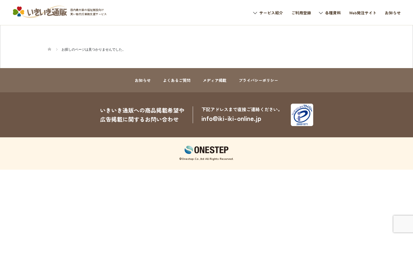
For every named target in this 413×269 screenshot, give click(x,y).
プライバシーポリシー (258, 80)
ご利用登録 (301, 12)
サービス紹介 (271, 12)
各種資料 (333, 12)
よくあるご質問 (176, 80)
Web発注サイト (362, 12)
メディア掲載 (214, 80)
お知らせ (393, 12)
